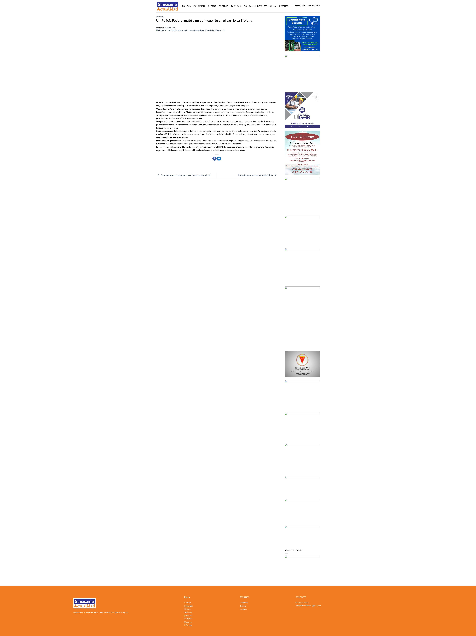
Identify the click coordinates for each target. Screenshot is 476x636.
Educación (199, 6)
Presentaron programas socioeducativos (255, 175)
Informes (283, 6)
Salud (273, 6)
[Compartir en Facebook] (214, 159)
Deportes (262, 6)
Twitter (243, 606)
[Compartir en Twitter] (219, 159)
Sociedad (223, 6)
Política (186, 6)
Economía (236, 6)
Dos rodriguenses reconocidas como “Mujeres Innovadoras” (185, 175)
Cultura (212, 6)
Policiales (249, 6)
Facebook (244, 602)
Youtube (243, 609)
